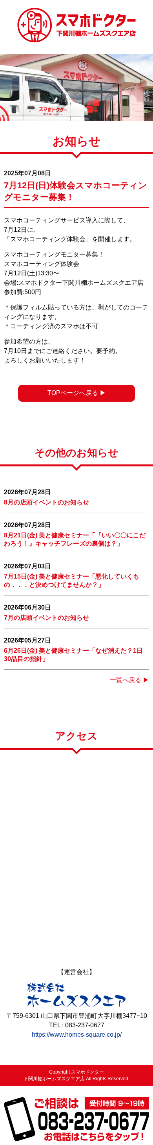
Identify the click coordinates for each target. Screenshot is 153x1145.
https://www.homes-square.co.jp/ (77, 1034)
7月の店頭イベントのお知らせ (46, 617)
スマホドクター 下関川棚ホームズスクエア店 (76, 25)
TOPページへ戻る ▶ (76, 393)
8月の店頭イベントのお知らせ (46, 502)
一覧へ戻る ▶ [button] (129, 680)
